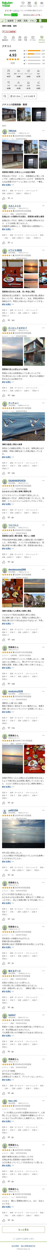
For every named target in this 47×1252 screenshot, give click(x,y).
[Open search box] (5, 96)
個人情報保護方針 (28, 1246)
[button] (9, 114)
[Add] (41, 27)
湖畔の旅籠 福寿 (9, 26)
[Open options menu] (43, 130)
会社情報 (15, 1246)
